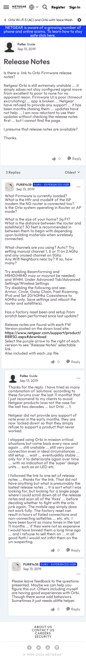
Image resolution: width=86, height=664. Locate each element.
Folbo (21, 44)
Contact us (43, 630)
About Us (43, 627)
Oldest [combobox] (72, 172)
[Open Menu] (79, 20)
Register (58, 7)
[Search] (45, 7)
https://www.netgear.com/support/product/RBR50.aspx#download (43, 334)
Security (43, 636)
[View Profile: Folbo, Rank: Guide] (9, 46)
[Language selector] (34, 7)
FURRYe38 (24, 184)
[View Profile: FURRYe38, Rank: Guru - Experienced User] (9, 186)
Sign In (74, 7)
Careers (43, 633)
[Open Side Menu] (6, 7)
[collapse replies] (43, 181)
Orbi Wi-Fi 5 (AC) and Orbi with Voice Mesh (40, 20)
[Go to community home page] (19, 7)
